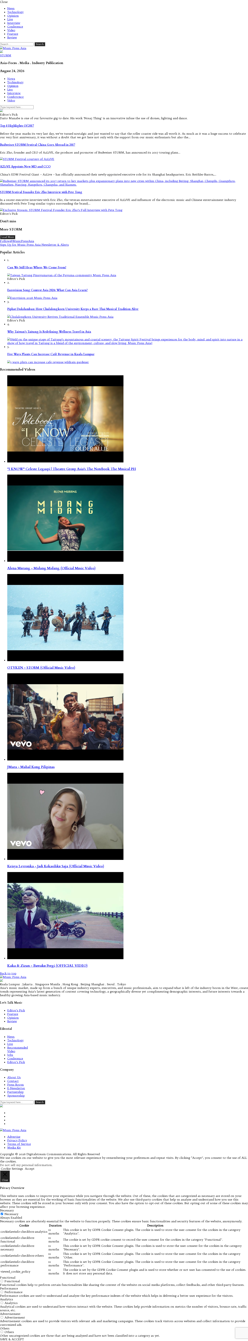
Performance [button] (9, 1288)
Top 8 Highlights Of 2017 (17, 126)
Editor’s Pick (16, 1010)
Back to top (8, 973)
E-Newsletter (16, 1088)
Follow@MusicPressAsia (17, 241)
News (11, 8)
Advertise (13, 1136)
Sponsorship (16, 1095)
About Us (14, 1077)
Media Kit (14, 1147)
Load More (7, 237)
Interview (13, 23)
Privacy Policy (17, 1140)
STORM (5, 55)
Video (11, 30)
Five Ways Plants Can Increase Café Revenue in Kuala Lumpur (50, 354)
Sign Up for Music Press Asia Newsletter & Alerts (34, 244)
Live (10, 19)
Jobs (10, 1055)
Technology (15, 12)
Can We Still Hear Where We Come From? (36, 268)
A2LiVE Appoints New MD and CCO (25, 167)
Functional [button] (7, 1277)
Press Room (15, 1084)
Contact (13, 1081)
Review (12, 37)
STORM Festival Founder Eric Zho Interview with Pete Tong (41, 192)
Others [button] (4, 1328)
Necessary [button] (7, 1210)
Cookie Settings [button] (12, 1168)
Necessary (11, 1214)
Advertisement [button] (10, 1314)
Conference (15, 26)
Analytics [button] (6, 1299)
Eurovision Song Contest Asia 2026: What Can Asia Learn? (47, 290)
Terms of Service (19, 1144)
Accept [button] (29, 1168)
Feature (12, 34)
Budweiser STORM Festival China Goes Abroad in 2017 (37, 145)
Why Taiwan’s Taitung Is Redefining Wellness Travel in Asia (49, 332)
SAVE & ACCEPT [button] (12, 1339)
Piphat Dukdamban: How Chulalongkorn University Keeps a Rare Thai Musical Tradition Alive (73, 309)
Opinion (13, 15)
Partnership (15, 1092)
